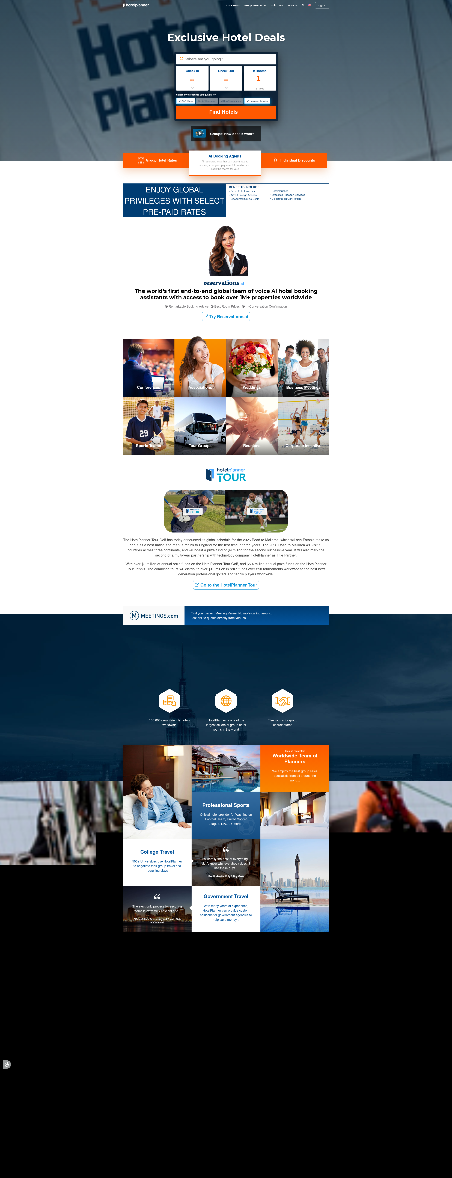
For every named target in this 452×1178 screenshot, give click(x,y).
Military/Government (231, 101)
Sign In (322, 5)
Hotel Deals (233, 5)
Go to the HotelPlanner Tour (228, 585)
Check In (192, 71)
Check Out (226, 71)
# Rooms (259, 71)
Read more (226, 933)
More (291, 5)
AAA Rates (187, 101)
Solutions (277, 5)
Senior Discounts (207, 101)
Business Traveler (259, 101)
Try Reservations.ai (228, 316)
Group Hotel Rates (255, 5)
